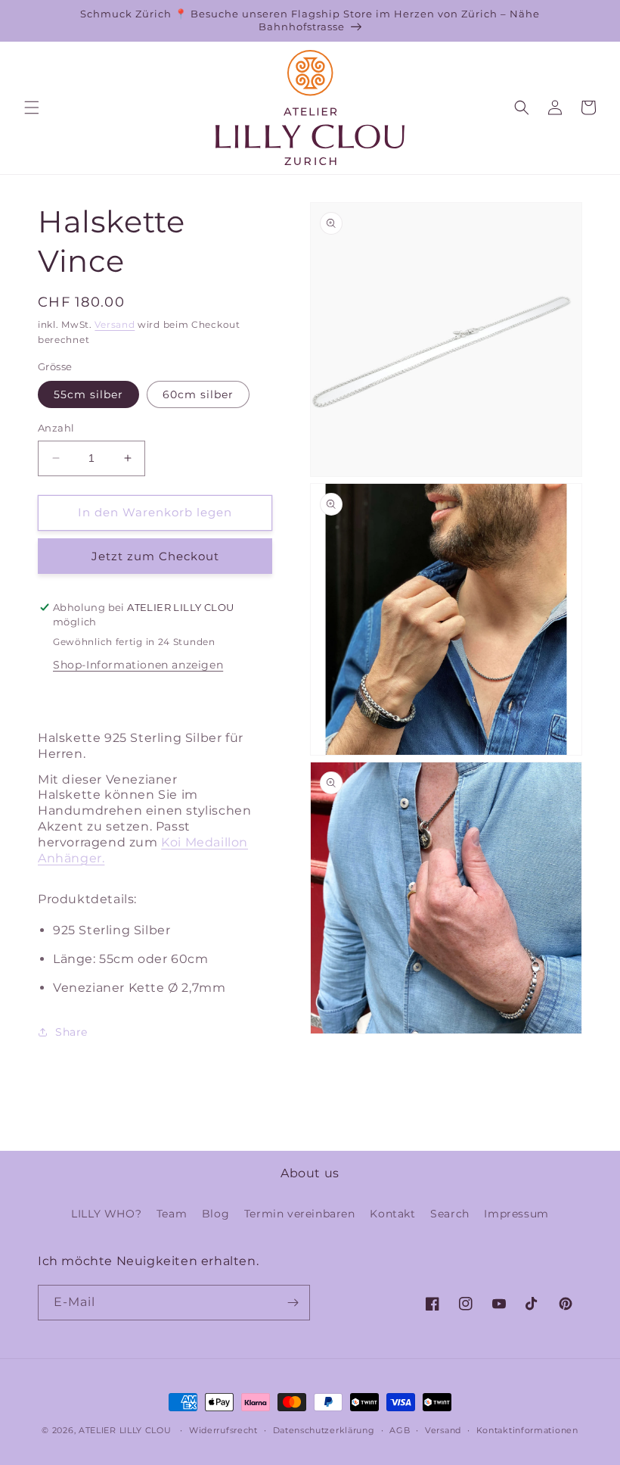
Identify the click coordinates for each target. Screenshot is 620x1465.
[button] (31, 107)
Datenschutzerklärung (324, 1430)
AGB (399, 1430)
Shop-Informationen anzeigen (138, 665)
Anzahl (56, 428)
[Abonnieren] (292, 1302)
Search (450, 1213)
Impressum (516, 1213)
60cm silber (198, 394)
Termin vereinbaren (299, 1213)
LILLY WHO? (106, 1213)
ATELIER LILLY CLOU (125, 1430)
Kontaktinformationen (527, 1430)
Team (172, 1213)
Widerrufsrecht (223, 1430)
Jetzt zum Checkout (155, 556)
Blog (215, 1213)
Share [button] (71, 1032)
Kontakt (392, 1213)
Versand (115, 324)
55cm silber (88, 394)
